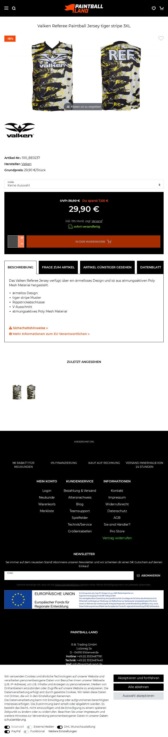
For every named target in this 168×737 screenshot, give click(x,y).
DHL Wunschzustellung (79, 726)
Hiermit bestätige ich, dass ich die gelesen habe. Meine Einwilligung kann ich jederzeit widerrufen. (84, 584)
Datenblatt (150, 267)
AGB (117, 518)
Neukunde (46, 497)
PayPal (16, 731)
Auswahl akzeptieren (138, 696)
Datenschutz (117, 511)
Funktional (37, 731)
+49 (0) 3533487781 (89, 656)
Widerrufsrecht (117, 504)
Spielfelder (80, 518)
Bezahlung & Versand (80, 491)
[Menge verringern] (21, 245)
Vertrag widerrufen (117, 538)
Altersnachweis (79, 497)
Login (46, 491)
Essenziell (17, 726)
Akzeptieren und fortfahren (138, 678)
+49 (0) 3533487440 (90, 660)
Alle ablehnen (138, 687)
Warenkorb (46, 504)
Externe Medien (44, 726)
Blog (80, 504)
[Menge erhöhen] (21, 238)
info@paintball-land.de (87, 664)
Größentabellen (80, 531)
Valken (26, 164)
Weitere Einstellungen (62, 731)
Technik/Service (80, 524)
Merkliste (47, 511)
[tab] (21, 267)
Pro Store (117, 531)
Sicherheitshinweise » (30, 328)
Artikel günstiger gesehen (107, 267)
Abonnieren (150, 575)
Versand (97, 221)
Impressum (117, 497)
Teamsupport (80, 511)
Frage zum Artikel (58, 267)
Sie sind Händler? (117, 524)
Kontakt (117, 491)
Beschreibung (20, 267)
